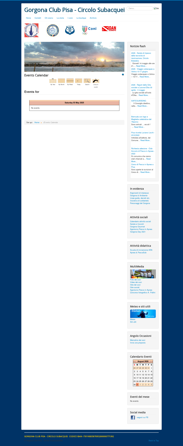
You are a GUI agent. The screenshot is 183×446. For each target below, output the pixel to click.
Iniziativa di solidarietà (139, 200)
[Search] (87, 80)
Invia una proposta (137, 342)
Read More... (141, 65)
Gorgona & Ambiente (138, 195)
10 (137, 374)
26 (143, 381)
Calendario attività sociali (140, 221)
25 (140, 381)
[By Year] (52, 80)
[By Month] (61, 80)
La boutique (81, 17)
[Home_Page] (31, 30)
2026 (146, 361)
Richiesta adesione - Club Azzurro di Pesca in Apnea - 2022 (143, 151)
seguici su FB (141, 417)
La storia (60, 17)
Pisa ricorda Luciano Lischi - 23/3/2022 (143, 133)
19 (143, 377)
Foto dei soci (135, 279)
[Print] (123, 74)
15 (151, 374)
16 (135, 377)
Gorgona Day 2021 (138, 231)
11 (140, 374)
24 (137, 381)
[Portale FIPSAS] (52, 30)
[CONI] (89, 30)
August (141, 361)
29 (151, 381)
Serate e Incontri (137, 224)
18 (140, 377)
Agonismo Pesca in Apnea (141, 229)
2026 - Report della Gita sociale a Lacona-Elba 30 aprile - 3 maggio (141, 87)
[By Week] (70, 80)
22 (151, 377)
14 (149, 374)
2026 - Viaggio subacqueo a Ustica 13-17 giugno (142, 70)
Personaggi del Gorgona (140, 203)
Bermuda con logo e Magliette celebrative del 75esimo (141, 119)
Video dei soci (136, 282)
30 (135, 384)
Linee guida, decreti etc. (140, 198)
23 (135, 381)
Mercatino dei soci (137, 340)
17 (137, 377)
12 (143, 374)
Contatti (38, 17)
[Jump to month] (95, 80)
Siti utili (133, 322)
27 (146, 381)
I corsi (70, 17)
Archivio (93, 17)
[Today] (78, 80)
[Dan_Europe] (109, 28)
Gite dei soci (135, 284)
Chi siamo (49, 17)
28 (149, 381)
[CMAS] (70, 30)
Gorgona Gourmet (137, 226)
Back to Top (154, 440)
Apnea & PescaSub (138, 252)
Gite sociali (134, 287)
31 (137, 384)
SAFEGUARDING (138, 100)
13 (146, 374)
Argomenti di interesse (139, 193)
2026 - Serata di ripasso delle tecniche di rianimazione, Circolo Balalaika (141, 57)
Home (28, 17)
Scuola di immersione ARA (141, 250)
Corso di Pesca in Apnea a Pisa (142, 165)
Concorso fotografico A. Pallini (142, 292)
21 (149, 377)
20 (146, 377)
